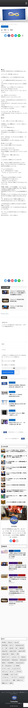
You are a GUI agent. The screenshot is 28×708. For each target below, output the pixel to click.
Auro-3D (16, 642)
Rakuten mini (23, 659)
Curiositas (14, 701)
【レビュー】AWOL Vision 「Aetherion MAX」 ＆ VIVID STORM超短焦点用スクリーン (16, 450)
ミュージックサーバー (6, 680)
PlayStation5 (15, 659)
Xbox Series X (8, 665)
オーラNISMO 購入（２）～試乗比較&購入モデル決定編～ (16, 462)
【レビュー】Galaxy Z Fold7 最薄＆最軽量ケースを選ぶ (16, 468)
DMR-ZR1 (22, 648)
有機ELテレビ (4, 683)
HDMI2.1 (12, 654)
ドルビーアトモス (13, 674)
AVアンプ (11, 645)
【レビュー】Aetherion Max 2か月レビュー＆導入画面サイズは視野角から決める (18, 292)
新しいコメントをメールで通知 (8, 360)
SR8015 (3, 662)
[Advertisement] (14, 53)
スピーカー (12, 671)
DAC (16, 648)
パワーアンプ (13, 677)
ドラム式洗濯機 (5, 674)
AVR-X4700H (4, 645)
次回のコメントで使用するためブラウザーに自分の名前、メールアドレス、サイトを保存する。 (14, 356)
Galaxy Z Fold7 (5, 654)
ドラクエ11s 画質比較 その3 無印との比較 (15, 502)
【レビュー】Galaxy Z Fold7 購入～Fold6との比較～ (16, 473)
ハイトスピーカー (5, 677)
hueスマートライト (6, 657)
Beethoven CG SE (20, 645)
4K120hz (4, 642)
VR (2, 665)
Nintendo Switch (6, 659)
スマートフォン (5, 313)
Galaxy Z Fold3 (12, 651)
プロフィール (15, 692)
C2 (2, 648)
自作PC (11, 683)
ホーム (3, 692)
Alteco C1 (10, 642)
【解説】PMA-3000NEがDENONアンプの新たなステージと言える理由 (17, 579)
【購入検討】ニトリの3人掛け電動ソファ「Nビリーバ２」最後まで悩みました (16, 456)
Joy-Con (14, 657)
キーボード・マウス (6, 668)
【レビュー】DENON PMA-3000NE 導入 (15, 485)
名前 (3, 344)
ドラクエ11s (18, 671)
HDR (18, 654)
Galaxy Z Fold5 (21, 651)
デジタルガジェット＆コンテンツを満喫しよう (14, 703)
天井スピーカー (20, 680)
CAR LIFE (11, 648)
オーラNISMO (16, 665)
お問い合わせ (21, 692)
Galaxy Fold (4, 651)
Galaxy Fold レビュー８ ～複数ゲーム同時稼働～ (16, 496)
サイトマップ (8, 692)
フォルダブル (21, 677)
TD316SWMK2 (11, 662)
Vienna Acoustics (20, 662)
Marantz (23, 657)
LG (18, 657)
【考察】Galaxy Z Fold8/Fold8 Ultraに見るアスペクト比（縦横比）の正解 (17, 554)
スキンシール (4, 671)
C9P (6, 648)
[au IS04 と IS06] (15, 35)
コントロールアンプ (16, 668)
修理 (14, 680)
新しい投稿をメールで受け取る (8, 364)
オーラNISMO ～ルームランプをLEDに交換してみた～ (16, 479)
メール (3, 349)
